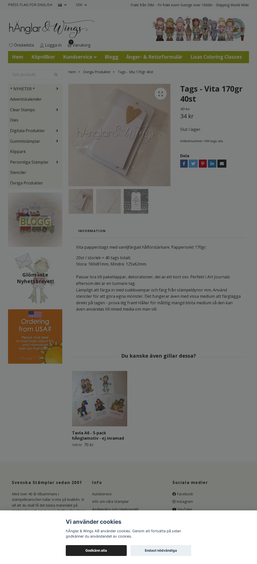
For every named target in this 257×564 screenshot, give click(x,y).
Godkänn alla (96, 550)
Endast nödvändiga (161, 550)
